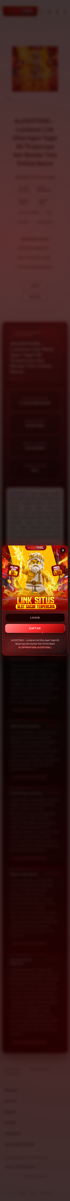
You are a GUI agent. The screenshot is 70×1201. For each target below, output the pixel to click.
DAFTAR (35, 628)
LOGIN (35, 617)
